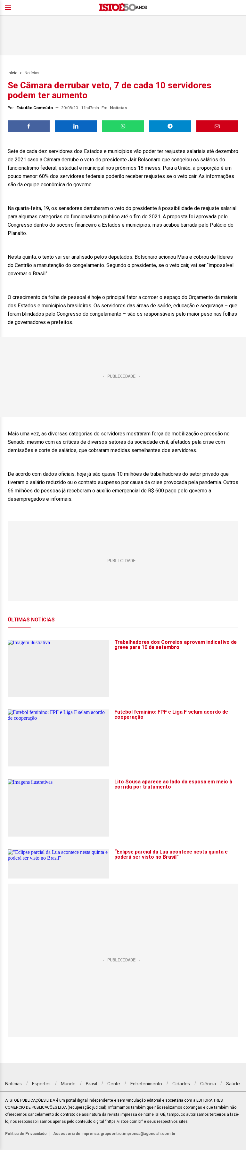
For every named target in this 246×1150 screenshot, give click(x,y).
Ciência (208, 1083)
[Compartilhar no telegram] (170, 126)
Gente (113, 1083)
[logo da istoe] (123, 7)
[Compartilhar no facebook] (29, 126)
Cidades (181, 1083)
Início (12, 73)
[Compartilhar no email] (217, 126)
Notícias (32, 73)
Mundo (68, 1083)
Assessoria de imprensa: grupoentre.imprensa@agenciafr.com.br (114, 1133)
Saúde (233, 1083)
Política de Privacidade (26, 1133)
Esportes (41, 1083)
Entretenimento (146, 1083)
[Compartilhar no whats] (123, 126)
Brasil (91, 1083)
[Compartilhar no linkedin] (76, 126)
